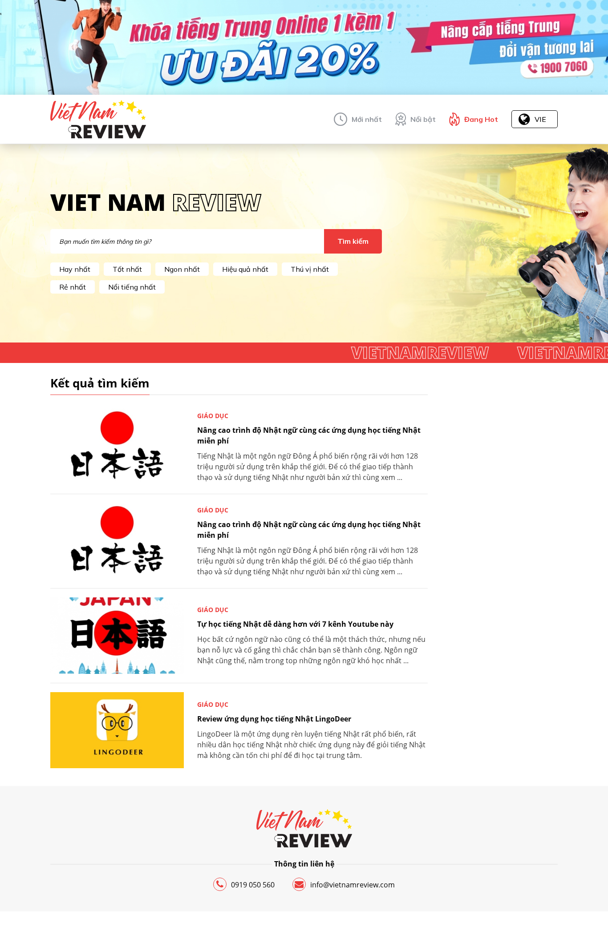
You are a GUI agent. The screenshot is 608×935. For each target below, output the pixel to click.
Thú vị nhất (310, 269)
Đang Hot (481, 119)
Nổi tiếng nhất (132, 286)
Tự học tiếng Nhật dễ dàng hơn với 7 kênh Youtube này (295, 624)
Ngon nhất (182, 269)
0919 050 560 (253, 885)
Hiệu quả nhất (245, 269)
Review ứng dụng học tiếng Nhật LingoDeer (274, 719)
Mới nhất (367, 119)
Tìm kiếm (353, 241)
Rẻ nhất (72, 286)
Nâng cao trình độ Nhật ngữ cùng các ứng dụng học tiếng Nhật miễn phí (309, 435)
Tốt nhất (127, 269)
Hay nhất (74, 269)
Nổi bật (423, 119)
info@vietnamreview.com (352, 885)
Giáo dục (212, 415)
